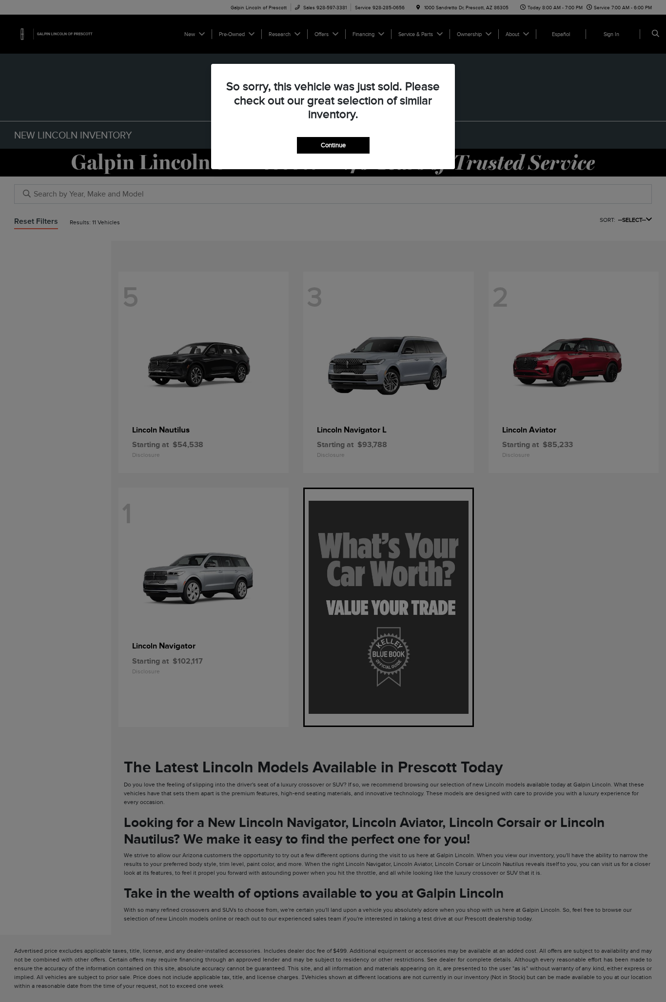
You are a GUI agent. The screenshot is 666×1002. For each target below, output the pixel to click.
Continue (333, 145)
